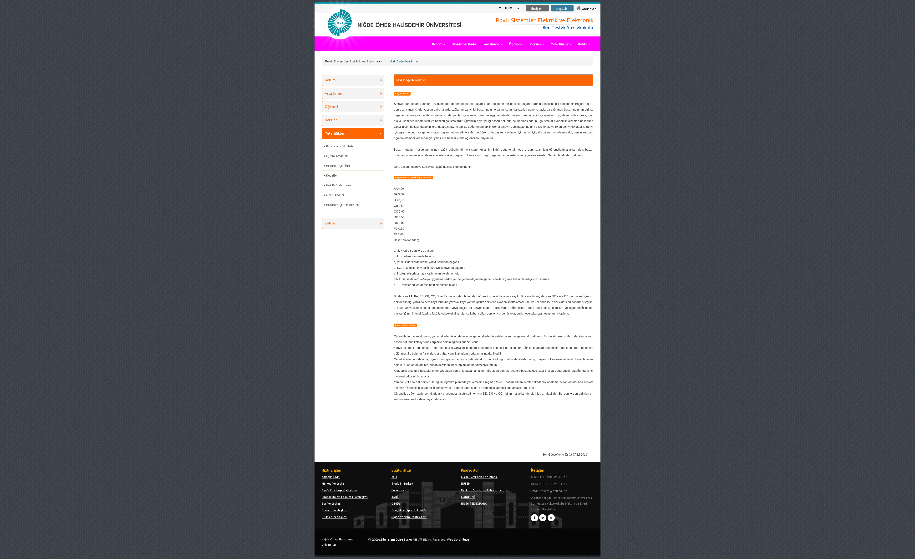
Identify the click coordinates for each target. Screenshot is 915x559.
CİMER (395, 503)
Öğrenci (515, 44)
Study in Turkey (402, 483)
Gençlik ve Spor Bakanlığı (408, 510)
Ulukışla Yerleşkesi (334, 517)
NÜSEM (465, 483)
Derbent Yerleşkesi (334, 510)
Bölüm (438, 44)
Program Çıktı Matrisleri (342, 205)
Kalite (583, 44)
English (561, 8)
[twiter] (542, 517)
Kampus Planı (331, 477)
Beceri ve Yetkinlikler (340, 146)
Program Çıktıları (338, 166)
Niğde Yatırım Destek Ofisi (409, 517)
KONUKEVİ (468, 497)
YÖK (394, 477)
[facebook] (534, 517)
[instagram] (551, 517)
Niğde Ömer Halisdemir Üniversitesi (338, 541)
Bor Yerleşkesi (331, 503)
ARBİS (395, 497)
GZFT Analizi (335, 195)
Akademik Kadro (464, 44)
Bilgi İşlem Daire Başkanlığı (399, 539)
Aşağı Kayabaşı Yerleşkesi (339, 490)
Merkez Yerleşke (333, 483)
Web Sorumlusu (458, 539)
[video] (340, 50)
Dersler (536, 44)
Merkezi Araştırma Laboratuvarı (482, 490)
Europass (397, 490)
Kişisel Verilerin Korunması (479, 477)
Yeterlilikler (560, 44)
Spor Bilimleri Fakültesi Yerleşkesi (345, 497)
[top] (907, 553)
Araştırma (492, 44)
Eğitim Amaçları (337, 156)
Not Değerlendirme (339, 185)
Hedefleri (332, 175)
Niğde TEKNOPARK (474, 503)
